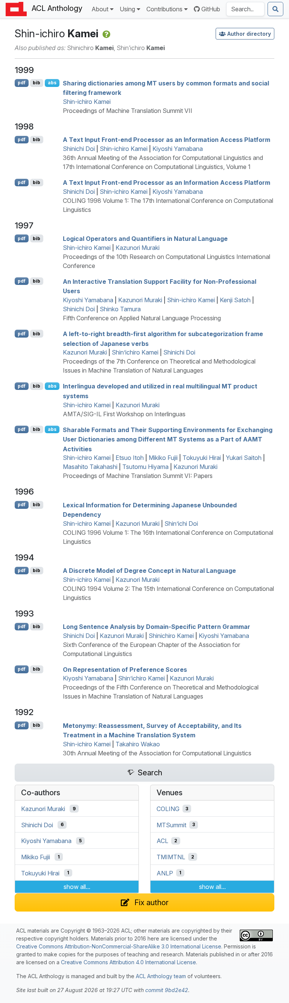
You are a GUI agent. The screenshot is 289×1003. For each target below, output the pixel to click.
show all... (77, 886)
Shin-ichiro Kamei (87, 101)
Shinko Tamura (120, 309)
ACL (162, 841)
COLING (168, 809)
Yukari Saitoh (244, 457)
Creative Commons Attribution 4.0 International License (128, 962)
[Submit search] (275, 9)
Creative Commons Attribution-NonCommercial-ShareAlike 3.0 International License (118, 946)
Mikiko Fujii (163, 457)
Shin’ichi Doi (181, 523)
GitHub (210, 9)
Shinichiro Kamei (171, 635)
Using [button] (127, 9)
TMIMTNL (171, 857)
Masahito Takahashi (90, 466)
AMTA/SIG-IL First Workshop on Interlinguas (124, 414)
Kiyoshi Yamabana (177, 148)
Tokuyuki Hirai (202, 457)
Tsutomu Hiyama (145, 466)
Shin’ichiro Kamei (135, 352)
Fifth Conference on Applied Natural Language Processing (142, 318)
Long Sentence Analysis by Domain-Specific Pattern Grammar (156, 626)
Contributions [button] (164, 9)
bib (36, 82)
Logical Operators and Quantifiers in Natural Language (145, 238)
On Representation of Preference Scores (125, 669)
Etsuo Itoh (130, 457)
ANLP (165, 873)
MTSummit (171, 824)
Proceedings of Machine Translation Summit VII (127, 110)
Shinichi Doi (79, 148)
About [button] (99, 9)
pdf (22, 82)
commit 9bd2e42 (166, 990)
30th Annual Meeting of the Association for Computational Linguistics (157, 753)
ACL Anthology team (161, 976)
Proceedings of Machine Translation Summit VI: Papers (138, 475)
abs (52, 82)
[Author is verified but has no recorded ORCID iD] (105, 33)
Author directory (249, 33)
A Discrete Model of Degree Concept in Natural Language (149, 570)
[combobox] (245, 9)
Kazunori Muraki (138, 247)
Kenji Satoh (235, 300)
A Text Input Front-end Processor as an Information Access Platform (166, 139)
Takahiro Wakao (138, 744)
